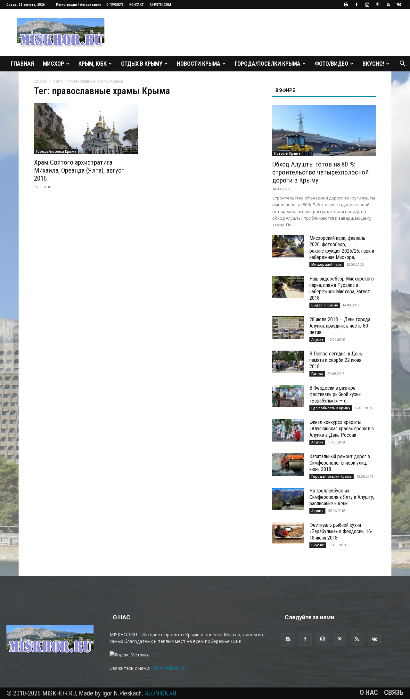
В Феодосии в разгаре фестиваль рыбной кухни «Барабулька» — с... (335, 394)
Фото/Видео (331, 63)
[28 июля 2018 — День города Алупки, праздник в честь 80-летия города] (288, 327)
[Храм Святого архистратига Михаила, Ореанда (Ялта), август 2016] (86, 128)
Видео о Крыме (324, 305)
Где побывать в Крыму (330, 408)
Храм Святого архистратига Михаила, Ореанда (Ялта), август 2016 (79, 170)
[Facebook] (356, 4)
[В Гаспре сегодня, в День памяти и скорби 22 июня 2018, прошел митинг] (288, 362)
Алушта (317, 510)
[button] (402, 64)
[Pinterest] (377, 4)
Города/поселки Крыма (267, 63)
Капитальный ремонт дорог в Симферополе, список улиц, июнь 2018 (339, 462)
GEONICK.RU (160, 693)
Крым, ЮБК (92, 63)
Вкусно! (373, 63)
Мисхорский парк (326, 264)
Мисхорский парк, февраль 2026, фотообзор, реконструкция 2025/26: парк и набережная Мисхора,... (341, 247)
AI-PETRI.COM (160, 5)
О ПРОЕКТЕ (114, 5)
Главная (22, 63)
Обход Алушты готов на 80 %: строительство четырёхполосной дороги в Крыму (320, 172)
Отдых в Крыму (141, 63)
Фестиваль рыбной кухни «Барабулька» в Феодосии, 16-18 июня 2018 (341, 531)
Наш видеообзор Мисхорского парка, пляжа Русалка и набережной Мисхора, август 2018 (341, 288)
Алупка (317, 339)
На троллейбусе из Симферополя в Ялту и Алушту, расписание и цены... (341, 497)
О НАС (369, 692)
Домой (40, 81)
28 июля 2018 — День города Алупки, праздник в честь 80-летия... (339, 325)
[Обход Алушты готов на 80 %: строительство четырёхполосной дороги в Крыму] (324, 130)
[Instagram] (367, 4)
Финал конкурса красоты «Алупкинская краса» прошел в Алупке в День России (341, 428)
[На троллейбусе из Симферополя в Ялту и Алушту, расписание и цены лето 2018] (288, 499)
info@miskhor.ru (168, 668)
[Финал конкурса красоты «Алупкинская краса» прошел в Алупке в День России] (288, 430)
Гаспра (317, 373)
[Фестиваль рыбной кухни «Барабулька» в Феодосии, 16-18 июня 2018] (288, 533)
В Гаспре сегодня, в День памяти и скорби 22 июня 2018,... (335, 360)
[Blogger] (346, 4)
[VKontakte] (399, 4)
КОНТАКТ (136, 5)
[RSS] (388, 4)
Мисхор (53, 63)
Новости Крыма (198, 63)
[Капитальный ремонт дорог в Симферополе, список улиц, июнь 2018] (288, 464)
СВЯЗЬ (394, 692)
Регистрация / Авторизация (78, 5)
